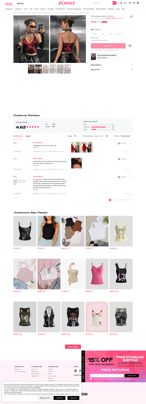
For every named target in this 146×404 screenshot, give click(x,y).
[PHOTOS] (49, 39)
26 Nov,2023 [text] (17, 169)
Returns (50, 371)
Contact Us (34, 369)
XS (62, 193)
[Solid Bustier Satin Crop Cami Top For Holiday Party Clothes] (48, 274)
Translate (35, 147)
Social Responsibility (20, 371)
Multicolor (54, 151)
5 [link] (124, 200)
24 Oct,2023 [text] (16, 193)
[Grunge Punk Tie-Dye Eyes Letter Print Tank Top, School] (121, 317)
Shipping (50, 369)
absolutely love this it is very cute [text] (44, 145)
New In (26, 9)
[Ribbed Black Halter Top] (48, 231)
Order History (34, 371)
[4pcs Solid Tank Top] (73, 231)
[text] (50, 143)
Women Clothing (32, 13)
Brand (118, 9)
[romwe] (66, 3)
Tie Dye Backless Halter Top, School (102, 16)
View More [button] (73, 347)
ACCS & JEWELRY (88, 9)
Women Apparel (22, 13)
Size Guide (51, 380)
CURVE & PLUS (60, 9)
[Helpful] (119, 143)
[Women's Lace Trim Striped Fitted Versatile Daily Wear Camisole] (97, 274)
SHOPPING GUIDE (53, 366)
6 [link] (127, 200)
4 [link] (120, 200)
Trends (36, 9)
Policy (123, 9)
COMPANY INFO (19, 366)
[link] (106, 200)
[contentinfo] (15, 248)
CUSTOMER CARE (36, 366)
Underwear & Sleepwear (74, 9)
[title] (73, 212)
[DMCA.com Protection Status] (83, 394)
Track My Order (52, 376)
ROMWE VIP (34, 376)
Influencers (17, 369)
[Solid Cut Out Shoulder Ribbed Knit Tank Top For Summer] (97, 231)
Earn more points (36, 374)
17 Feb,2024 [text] (17, 151)
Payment (50, 378)
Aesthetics (18, 9)
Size (95, 29)
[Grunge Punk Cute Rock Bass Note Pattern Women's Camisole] (121, 274)
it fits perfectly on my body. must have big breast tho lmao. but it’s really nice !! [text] (50, 162)
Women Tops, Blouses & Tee (45, 13)
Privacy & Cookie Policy (109, 379)
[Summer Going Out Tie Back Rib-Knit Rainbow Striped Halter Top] (24, 274)
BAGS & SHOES (101, 9)
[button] (130, 45)
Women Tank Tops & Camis (61, 13)
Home (15, 13)
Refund (50, 374)
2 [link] (113, 200)
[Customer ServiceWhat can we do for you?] (134, 3)
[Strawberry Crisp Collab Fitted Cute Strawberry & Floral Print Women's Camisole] (97, 317)
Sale (31, 9)
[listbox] (121, 3)
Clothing (42, 9)
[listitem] (24, 236)
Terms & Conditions (125, 379)
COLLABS (50, 9)
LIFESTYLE (111, 9)
